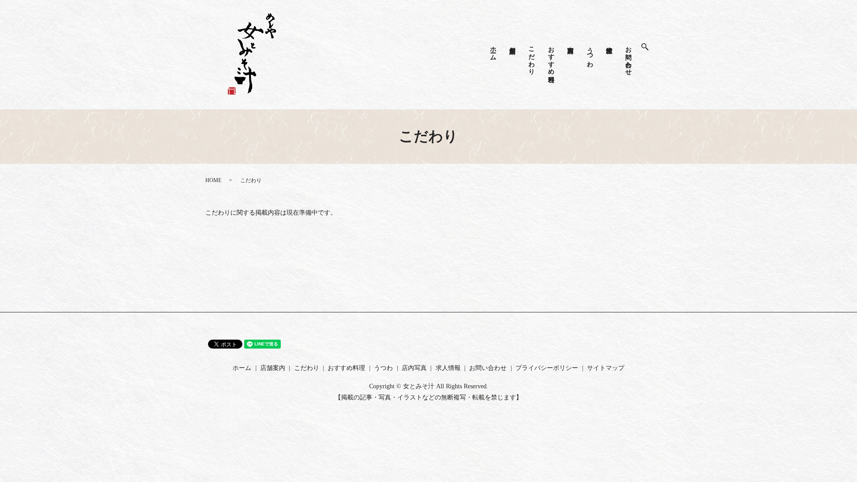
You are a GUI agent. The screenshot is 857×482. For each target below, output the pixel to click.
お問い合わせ (628, 57)
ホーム (493, 49)
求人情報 (609, 42)
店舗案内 (512, 42)
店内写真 (570, 42)
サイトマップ (605, 368)
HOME (213, 180)
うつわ (590, 53)
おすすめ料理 (551, 57)
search (649, 47)
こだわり (531, 57)
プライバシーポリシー (547, 368)
